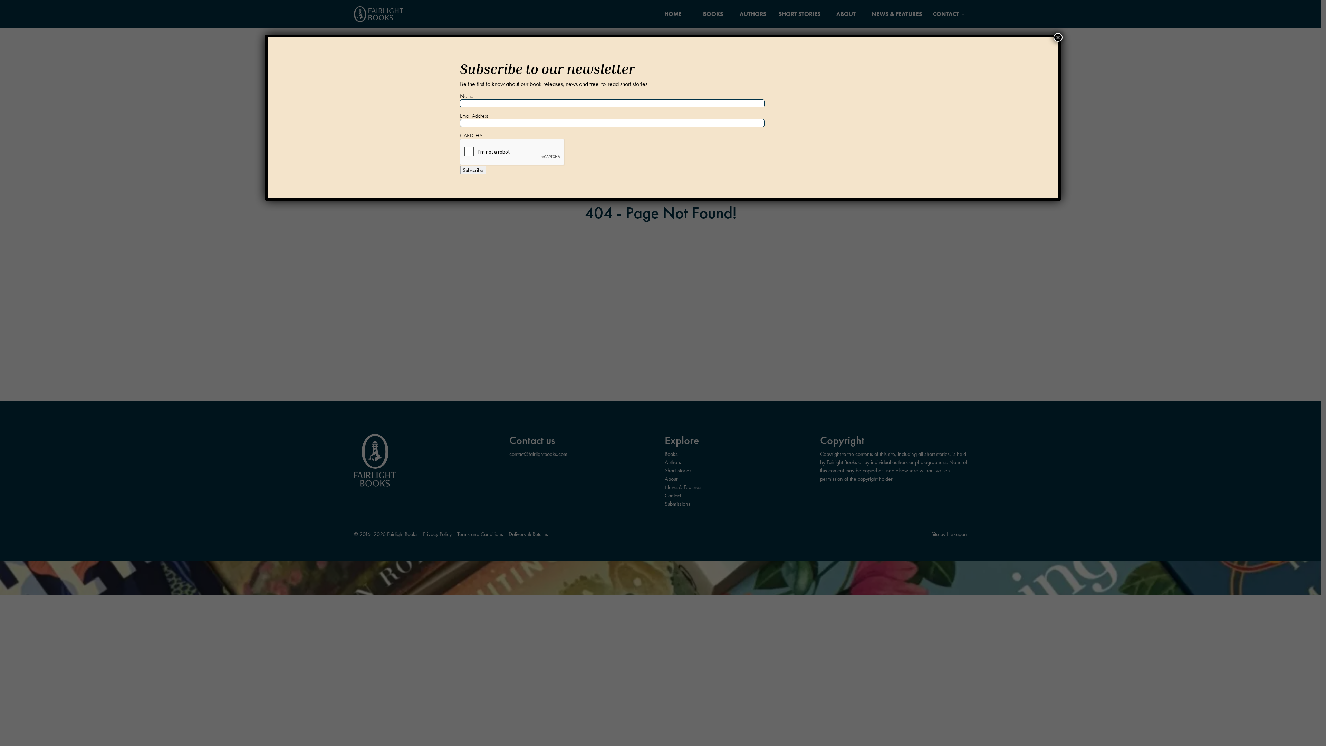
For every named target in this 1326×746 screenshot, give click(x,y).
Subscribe (473, 170)
